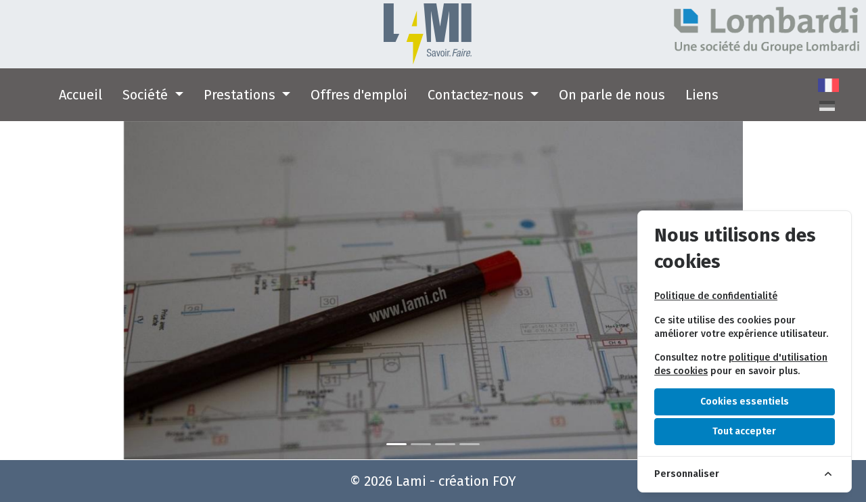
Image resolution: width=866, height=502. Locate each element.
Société (146, 95)
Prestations (241, 95)
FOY (504, 481)
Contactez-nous (477, 95)
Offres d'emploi (359, 95)
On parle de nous (612, 95)
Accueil (80, 95)
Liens (702, 95)
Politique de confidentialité (715, 296)
